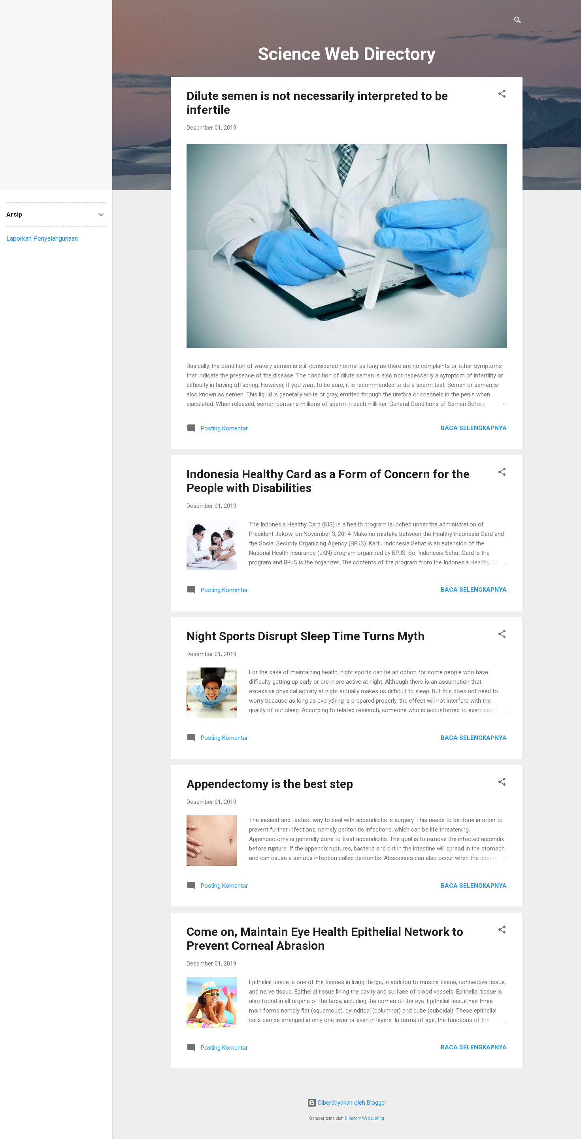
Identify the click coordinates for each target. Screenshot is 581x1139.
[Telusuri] (518, 21)
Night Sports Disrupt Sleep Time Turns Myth (306, 636)
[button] (502, 95)
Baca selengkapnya (474, 428)
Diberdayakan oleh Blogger (352, 1102)
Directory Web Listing (364, 1118)
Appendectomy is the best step (270, 784)
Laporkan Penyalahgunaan (42, 238)
